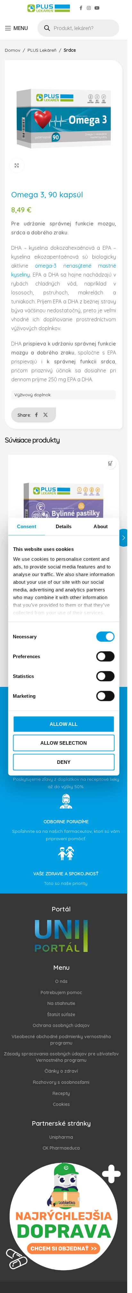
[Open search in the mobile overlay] (78, 28)
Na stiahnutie (61, 1003)
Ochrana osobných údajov (61, 1025)
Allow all (64, 723)
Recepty (61, 1093)
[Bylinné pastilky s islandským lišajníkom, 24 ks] (63, 510)
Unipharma (61, 1137)
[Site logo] (48, 8)
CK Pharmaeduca (61, 1148)
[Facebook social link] (81, 8)
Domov (12, 50)
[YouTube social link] (97, 8)
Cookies (61, 1104)
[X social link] (45, 415)
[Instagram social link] (89, 8)
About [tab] (101, 526)
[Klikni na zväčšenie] (17, 165)
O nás (61, 981)
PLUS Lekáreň (42, 50)
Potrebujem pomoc (61, 992)
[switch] (105, 656)
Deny (63, 761)
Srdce (70, 50)
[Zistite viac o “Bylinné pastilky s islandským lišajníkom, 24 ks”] (110, 463)
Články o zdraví (61, 1071)
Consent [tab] (26, 526)
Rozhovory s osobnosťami (61, 1082)
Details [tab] (63, 526)
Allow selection (63, 743)
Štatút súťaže (61, 1014)
